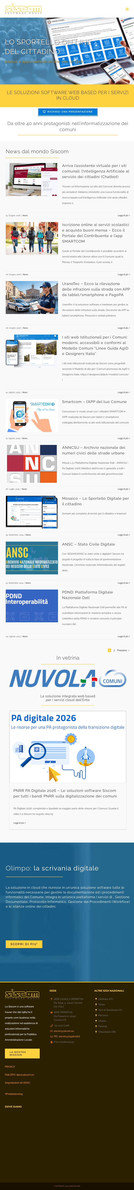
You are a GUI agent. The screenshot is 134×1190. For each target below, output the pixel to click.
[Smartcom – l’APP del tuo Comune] (32, 415)
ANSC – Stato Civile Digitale (88, 544)
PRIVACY (10, 1066)
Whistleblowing (14, 1094)
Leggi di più (123, 215)
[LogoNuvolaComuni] (67, 670)
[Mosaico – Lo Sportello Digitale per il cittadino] (32, 512)
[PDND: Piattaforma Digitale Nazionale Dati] (32, 606)
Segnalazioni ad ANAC (17, 1082)
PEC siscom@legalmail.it (67, 1036)
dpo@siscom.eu (25, 1074)
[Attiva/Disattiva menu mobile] (127, 9)
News (25, 215)
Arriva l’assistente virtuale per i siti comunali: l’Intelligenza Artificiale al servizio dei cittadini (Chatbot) (95, 171)
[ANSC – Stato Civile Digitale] (32, 558)
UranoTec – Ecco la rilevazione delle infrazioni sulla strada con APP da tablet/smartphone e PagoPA (96, 289)
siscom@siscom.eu (64, 1031)
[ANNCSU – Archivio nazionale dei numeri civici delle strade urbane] (32, 464)
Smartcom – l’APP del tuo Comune (94, 402)
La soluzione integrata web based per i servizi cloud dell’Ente (67, 698)
